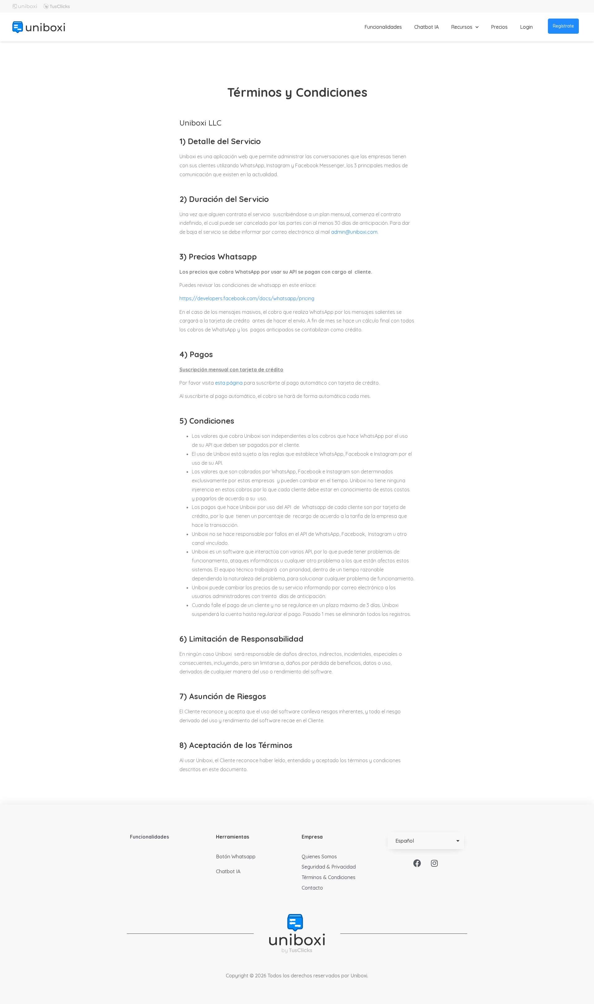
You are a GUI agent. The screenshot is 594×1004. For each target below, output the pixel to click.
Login (526, 27)
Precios (499, 27)
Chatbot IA (426, 27)
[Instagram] (434, 863)
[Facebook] (417, 863)
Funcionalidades (383, 27)
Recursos (461, 27)
